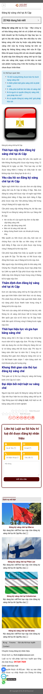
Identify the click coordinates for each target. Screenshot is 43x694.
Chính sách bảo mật (10, 666)
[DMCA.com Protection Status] (9, 679)
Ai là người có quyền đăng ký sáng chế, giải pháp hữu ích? (23, 94)
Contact (6, 646)
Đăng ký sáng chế (10, 28)
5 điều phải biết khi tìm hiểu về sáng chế (23, 89)
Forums (12, 642)
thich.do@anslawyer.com (24, 655)
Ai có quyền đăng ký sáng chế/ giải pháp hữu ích (24, 100)
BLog (5, 642)
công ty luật (23, 400)
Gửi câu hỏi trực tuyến (26, 642)
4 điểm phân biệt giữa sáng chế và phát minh (23, 84)
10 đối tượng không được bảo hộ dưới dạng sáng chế (23, 78)
